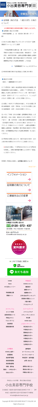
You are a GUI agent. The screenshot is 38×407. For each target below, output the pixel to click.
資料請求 (28, 349)
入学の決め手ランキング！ (28, 295)
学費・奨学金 (10, 366)
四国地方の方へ (28, 341)
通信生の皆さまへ (28, 369)
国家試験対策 (10, 326)
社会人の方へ (10, 372)
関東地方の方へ (28, 332)
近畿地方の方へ (28, 335)
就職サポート (28, 289)
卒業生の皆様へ (12, 161)
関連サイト (10, 295)
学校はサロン (10, 318)
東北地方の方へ (28, 326)
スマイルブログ (28, 312)
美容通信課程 (10, 363)
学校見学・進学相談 (28, 357)
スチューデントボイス (28, 315)
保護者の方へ (28, 292)
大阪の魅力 (28, 301)
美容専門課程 (10, 357)
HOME (4, 161)
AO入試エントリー (9, 286)
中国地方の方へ (28, 338)
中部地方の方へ (28, 329)
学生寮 (28, 318)
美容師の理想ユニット (28, 298)
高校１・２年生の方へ (10, 369)
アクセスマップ (28, 304)
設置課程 (10, 354)
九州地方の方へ (28, 344)
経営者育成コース (10, 315)
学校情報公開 (10, 292)
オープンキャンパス (28, 352)
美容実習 (10, 323)
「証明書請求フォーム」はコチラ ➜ (25, 66)
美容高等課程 (10, 360)
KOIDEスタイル (28, 284)
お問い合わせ (28, 360)
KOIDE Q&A (28, 320)
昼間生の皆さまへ (28, 366)
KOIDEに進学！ (9, 352)
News (10, 284)
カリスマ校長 (10, 312)
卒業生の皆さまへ (28, 372)
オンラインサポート (28, 354)
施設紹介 (28, 286)
